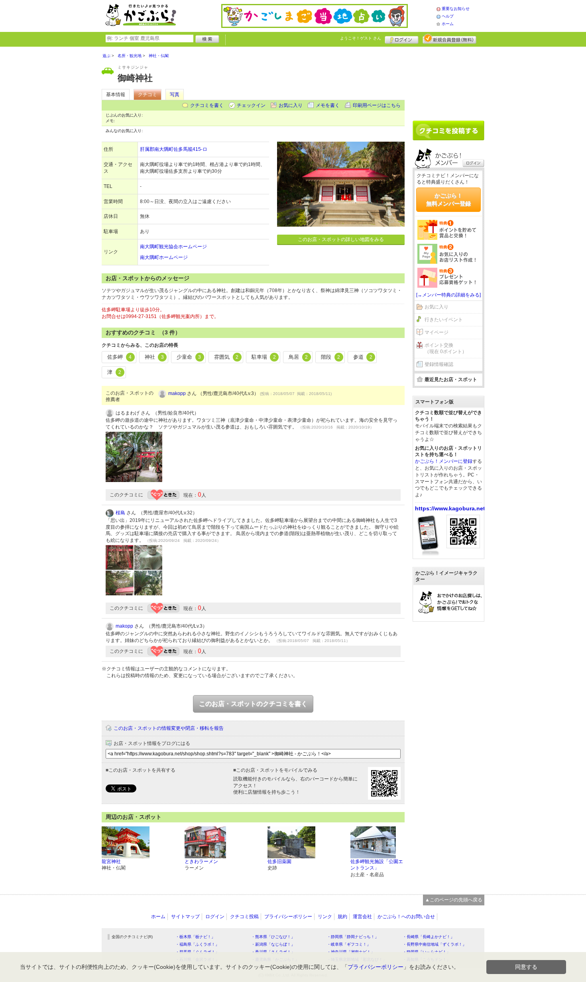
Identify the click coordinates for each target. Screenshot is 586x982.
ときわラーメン (201, 861)
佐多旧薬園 (279, 861)
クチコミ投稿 (244, 916)
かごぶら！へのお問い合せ (406, 916)
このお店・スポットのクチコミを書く (253, 703)
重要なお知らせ (456, 8)
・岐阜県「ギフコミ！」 (349, 944)
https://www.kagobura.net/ (451, 508)
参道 (362, 357)
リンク (325, 916)
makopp (177, 393)
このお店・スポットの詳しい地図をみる (341, 239)
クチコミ (147, 94)
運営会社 (362, 916)
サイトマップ (185, 916)
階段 (330, 357)
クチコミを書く (207, 105)
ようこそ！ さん (360, 38)
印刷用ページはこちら (377, 105)
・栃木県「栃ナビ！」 (195, 937)
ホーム (448, 24)
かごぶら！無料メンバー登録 (448, 199)
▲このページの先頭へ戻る (453, 900)
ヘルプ (448, 16)
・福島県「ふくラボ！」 (197, 944)
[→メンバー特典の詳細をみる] (448, 295)
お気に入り (291, 105)
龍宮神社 (111, 861)
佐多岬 (119, 357)
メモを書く (328, 105)
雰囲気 (226, 357)
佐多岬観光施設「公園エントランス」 (376, 865)
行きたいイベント (444, 319)
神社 (154, 357)
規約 (342, 916)
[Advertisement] (448, 81)
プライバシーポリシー (288, 916)
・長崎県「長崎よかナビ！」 (428, 937)
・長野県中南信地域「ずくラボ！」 (434, 944)
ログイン (402, 39)
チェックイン (251, 105)
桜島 (120, 513)
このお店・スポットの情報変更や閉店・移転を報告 (169, 728)
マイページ (436, 332)
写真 (174, 94)
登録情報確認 (439, 364)
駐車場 (264, 357)
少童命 (189, 357)
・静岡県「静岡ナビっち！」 (353, 937)
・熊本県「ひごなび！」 (273, 937)
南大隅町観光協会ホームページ (173, 246)
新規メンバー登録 (449, 39)
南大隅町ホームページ (164, 257)
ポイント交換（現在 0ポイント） (446, 348)
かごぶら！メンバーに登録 (443, 461)
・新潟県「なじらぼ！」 (273, 944)
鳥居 (298, 357)
